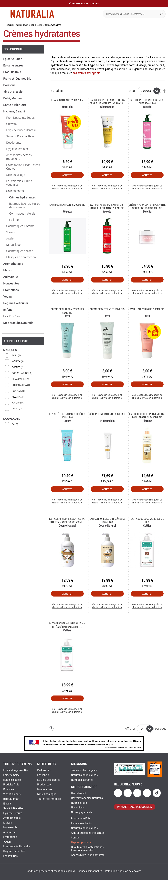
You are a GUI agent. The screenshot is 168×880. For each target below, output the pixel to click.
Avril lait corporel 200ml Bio (147, 309)
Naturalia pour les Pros (84, 775)
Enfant (7, 310)
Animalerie (11, 277)
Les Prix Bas (11, 316)
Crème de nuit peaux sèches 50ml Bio (67, 310)
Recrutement (78, 793)
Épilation (14, 220)
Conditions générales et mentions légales (50, 871)
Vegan (7, 296)
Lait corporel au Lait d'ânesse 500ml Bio (107, 520)
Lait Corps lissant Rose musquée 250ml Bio (147, 101)
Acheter (67, 175)
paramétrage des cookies (134, 807)
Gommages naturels (22, 213)
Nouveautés (11, 283)
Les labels (43, 775)
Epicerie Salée (13, 59)
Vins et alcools (13, 92)
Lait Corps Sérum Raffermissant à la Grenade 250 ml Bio (107, 206)
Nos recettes (44, 789)
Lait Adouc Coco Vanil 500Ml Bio (147, 520)
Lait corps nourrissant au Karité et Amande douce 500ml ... (67, 520)
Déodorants (13, 142)
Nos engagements (81, 812)
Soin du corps (36, 24)
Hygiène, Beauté (21, 24)
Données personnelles (89, 871)
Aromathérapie (13, 264)
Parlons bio (43, 770)
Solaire (10, 232)
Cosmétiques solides (19, 251)
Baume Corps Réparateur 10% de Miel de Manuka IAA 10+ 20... (107, 101)
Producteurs (44, 784)
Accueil (9, 24)
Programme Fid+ (80, 818)
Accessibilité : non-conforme (87, 855)
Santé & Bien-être (15, 105)
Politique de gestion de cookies (123, 871)
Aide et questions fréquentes (87, 832)
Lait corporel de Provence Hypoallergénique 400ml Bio (147, 415)
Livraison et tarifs (81, 823)
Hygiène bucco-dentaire (21, 130)
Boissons (9, 85)
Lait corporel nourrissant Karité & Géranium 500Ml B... (67, 625)
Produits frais (12, 72)
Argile (9, 238)
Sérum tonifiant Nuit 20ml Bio (107, 414)
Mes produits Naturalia (18, 323)
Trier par (130, 91)
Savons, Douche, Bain (20, 136)
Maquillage (13, 245)
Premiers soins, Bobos (20, 118)
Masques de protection (21, 257)
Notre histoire (79, 802)
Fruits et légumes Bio (17, 78)
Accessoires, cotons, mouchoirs (19, 157)
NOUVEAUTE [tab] (11, 418)
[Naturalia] (32, 14)
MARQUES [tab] (10, 350)
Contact (76, 837)
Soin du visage (15, 175)
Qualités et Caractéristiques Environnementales (87, 849)
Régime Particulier (16, 303)
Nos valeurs (78, 807)
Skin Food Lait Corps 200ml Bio (67, 204)
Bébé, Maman (12, 98)
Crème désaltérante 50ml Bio (107, 309)
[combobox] (134, 14)
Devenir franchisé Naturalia (87, 798)
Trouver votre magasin (84, 770)
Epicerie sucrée (13, 65)
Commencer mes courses (84, 3)
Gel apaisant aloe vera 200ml (67, 100)
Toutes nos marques (49, 798)
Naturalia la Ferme (82, 779)
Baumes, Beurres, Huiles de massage (24, 205)
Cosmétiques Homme (20, 226)
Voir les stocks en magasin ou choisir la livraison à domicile (67, 187)
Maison (8, 270)
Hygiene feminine (17, 149)
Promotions (11, 290)
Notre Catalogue (46, 794)
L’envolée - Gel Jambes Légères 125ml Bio (67, 415)
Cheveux (11, 124)
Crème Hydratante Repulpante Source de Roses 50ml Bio (147, 206)
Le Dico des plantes (48, 779)
